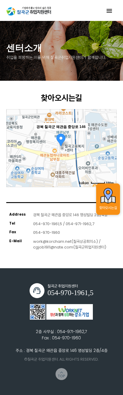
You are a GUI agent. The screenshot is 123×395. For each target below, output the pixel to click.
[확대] (109, 137)
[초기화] (109, 158)
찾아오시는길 (108, 207)
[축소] (109, 147)
